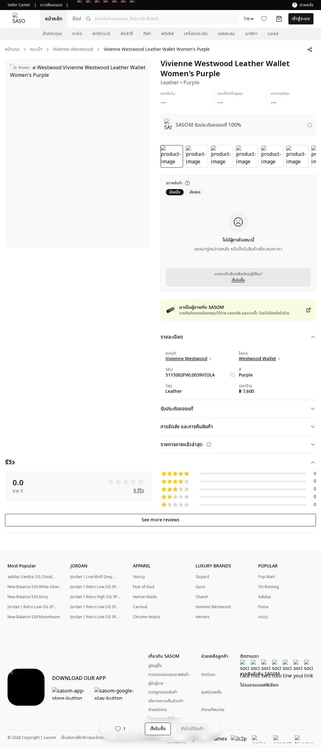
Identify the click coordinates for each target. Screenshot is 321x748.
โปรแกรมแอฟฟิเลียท (259, 685)
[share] (309, 49)
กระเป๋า (36, 49)
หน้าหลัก (53, 19)
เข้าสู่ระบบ (301, 18)
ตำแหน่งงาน (157, 709)
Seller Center (19, 5)
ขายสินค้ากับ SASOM (260, 674)
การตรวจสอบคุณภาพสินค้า (168, 674)
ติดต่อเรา (208, 674)
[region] (77, 153)
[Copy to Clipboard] (232, 374)
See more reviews (160, 520)
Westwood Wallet (257, 359)
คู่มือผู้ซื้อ (155, 665)
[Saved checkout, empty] (279, 19)
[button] (160, 18)
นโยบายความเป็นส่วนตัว (165, 700)
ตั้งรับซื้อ (238, 280)
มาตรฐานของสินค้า (162, 692)
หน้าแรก (12, 49)
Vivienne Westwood (73, 49)
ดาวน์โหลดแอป (51, 5)
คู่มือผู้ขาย (155, 683)
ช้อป (76, 19)
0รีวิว (139, 490)
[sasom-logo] (19, 19)
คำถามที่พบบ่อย (212, 710)
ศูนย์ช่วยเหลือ (211, 692)
